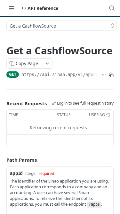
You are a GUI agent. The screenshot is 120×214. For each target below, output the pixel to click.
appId (16, 173)
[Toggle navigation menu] (11, 8)
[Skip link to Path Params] (2, 160)
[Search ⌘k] (112, 8)
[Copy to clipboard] (111, 75)
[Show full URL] (103, 75)
